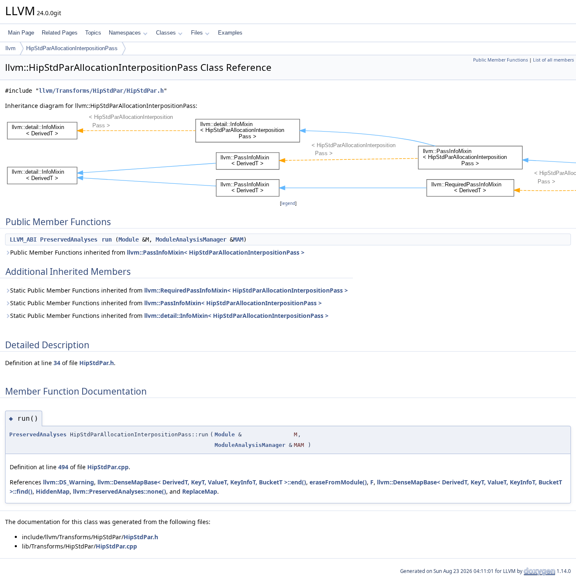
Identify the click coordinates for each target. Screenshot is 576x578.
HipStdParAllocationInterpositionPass (72, 48)
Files (197, 33)
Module (128, 239)
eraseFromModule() (338, 482)
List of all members (553, 60)
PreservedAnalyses (68, 239)
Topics (93, 33)
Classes (166, 33)
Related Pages (60, 33)
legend (288, 203)
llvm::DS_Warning (68, 482)
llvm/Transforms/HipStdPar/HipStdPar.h (101, 90)
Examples (230, 33)
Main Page (21, 33)
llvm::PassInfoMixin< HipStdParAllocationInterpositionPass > (215, 252)
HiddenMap (53, 491)
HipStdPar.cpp (108, 467)
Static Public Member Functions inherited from (179, 290)
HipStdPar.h (96, 363)
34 (57, 363)
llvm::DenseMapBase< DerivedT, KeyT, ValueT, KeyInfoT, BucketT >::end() (201, 482)
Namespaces (125, 33)
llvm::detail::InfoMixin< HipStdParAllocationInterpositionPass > (236, 316)
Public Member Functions (500, 60)
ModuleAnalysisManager (191, 239)
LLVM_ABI (23, 239)
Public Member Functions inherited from (157, 252)
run (107, 239)
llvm (10, 48)
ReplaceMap (199, 491)
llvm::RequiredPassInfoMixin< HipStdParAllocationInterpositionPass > (246, 290)
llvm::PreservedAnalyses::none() (119, 491)
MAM (238, 239)
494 (63, 467)
